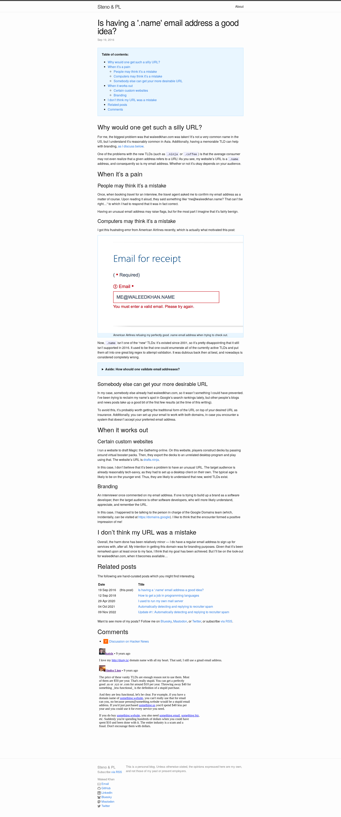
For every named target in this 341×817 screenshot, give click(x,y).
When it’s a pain (119, 66)
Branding (120, 95)
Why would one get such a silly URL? (134, 62)
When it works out (120, 85)
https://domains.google (154, 517)
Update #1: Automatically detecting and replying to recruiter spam (183, 612)
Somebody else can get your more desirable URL (148, 81)
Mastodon (180, 621)
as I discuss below (130, 146)
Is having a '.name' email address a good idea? (171, 590)
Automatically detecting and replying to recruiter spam (175, 606)
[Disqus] (170, 696)
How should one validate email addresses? (148, 369)
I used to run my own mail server (160, 601)
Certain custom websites (131, 90)
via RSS (226, 621)
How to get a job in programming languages (168, 595)
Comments (115, 109)
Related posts (117, 104)
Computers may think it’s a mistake (138, 76)
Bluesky (166, 621)
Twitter (196, 621)
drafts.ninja (151, 459)
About (239, 6)
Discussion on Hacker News (129, 641)
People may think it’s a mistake (135, 71)
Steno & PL (109, 6)
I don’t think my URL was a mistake (132, 100)
